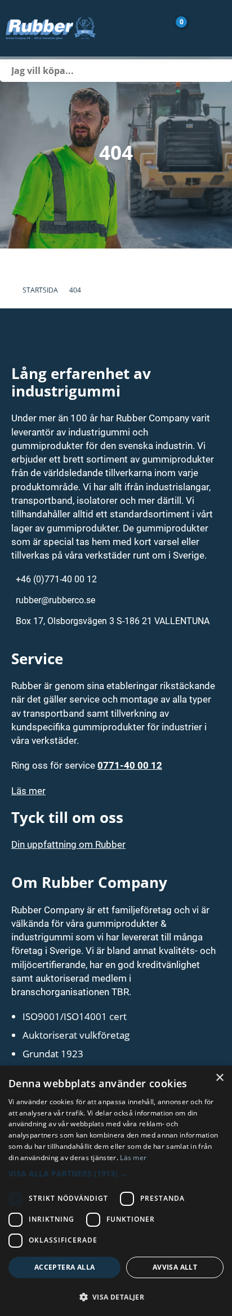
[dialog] (116, 1191)
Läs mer (28, 790)
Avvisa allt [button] (175, 1267)
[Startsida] (71, 28)
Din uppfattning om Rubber (68, 844)
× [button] (219, 1078)
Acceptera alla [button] (64, 1267)
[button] (116, 1173)
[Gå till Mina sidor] (197, 28)
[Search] (220, 70)
